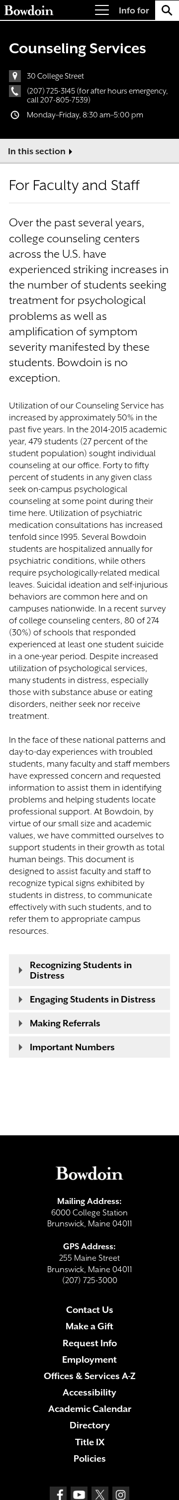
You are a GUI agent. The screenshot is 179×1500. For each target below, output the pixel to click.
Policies (90, 1458)
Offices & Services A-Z (90, 1376)
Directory (90, 1425)
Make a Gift (89, 1326)
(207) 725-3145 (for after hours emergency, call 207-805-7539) (97, 95)
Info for (134, 10)
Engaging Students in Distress (93, 999)
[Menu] (102, 10)
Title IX (89, 1442)
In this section (37, 151)
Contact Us (89, 1309)
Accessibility (89, 1392)
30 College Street (55, 76)
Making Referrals (65, 1023)
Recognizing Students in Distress (81, 970)
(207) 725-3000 (89, 1280)
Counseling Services (77, 48)
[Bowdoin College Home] (29, 10)
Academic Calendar (89, 1408)
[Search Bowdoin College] (167, 10)
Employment (89, 1359)
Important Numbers (72, 1047)
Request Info (90, 1343)
